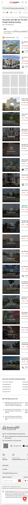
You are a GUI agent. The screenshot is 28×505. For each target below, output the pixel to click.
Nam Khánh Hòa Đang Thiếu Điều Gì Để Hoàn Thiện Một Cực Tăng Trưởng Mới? (13, 418)
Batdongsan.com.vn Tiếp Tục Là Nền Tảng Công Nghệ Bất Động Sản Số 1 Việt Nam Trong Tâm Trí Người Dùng (13, 404)
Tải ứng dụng (16, 2)
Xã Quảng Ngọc (6, 386)
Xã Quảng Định (6, 384)
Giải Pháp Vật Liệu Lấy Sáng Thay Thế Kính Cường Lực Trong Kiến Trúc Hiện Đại (13, 411)
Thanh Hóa (7, 17)
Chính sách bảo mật (20, 491)
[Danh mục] (2, 2)
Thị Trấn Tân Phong (7, 382)
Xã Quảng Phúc (6, 389)
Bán (3, 17)
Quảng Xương (14, 17)
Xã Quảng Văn (6, 391)
